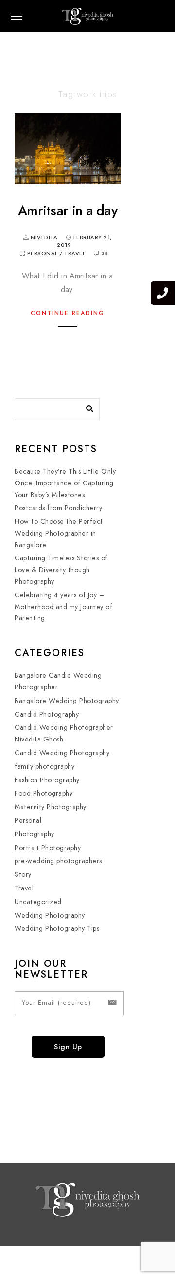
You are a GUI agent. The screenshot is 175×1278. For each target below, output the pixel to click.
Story (23, 874)
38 (104, 253)
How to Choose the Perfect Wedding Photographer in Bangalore (59, 533)
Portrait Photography (48, 847)
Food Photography (43, 793)
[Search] (85, 406)
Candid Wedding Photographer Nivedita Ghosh (64, 733)
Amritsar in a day (67, 210)
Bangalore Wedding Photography (67, 700)
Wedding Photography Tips (57, 928)
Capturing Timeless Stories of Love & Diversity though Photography (61, 570)
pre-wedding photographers (58, 861)
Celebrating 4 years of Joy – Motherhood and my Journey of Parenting (63, 607)
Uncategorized (38, 902)
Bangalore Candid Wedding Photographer (58, 681)
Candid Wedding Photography (62, 753)
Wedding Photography (50, 915)
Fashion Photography (47, 780)
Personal (42, 253)
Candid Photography (47, 714)
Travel (74, 253)
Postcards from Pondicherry (58, 508)
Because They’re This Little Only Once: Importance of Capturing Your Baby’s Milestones (65, 483)
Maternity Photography (51, 807)
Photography (34, 834)
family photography (44, 766)
